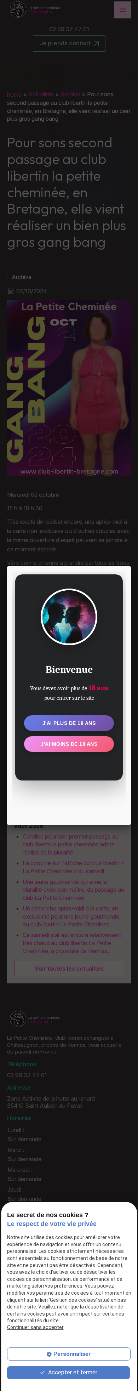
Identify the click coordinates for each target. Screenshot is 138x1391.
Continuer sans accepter (35, 1327)
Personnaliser (72, 1354)
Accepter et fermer (72, 1372)
